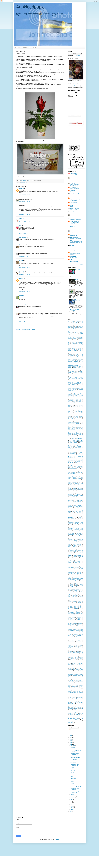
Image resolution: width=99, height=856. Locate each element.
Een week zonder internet (76, 786)
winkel (69, 707)
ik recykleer (74, 478)
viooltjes (73, 686)
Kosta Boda (78, 512)
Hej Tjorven (72, 183)
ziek (74, 715)
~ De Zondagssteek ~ (74, 252)
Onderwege (76, 568)
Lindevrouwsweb (73, 234)
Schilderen (73, 780)
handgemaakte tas (71, 460)
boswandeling (72, 371)
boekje (75, 367)
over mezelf (72, 579)
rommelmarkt (70, 614)
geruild (75, 435)
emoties (80, 407)
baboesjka (70, 349)
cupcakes (79, 384)
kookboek (70, 510)
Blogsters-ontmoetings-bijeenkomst (74, 310)
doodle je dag (78, 399)
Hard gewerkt (73, 770)
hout (77, 476)
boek (80, 366)
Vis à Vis (80, 686)
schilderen (78, 619)
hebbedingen (70, 467)
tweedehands (72, 668)
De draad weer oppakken (74, 188)
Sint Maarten (75, 628)
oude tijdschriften (76, 578)
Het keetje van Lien (74, 187)
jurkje (82, 485)
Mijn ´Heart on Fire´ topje (74, 209)
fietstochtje (76, 417)
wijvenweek (78, 704)
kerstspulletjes (72, 496)
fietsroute (71, 417)
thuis (72, 657)
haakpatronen (72, 453)
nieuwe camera (76, 557)
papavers (72, 583)
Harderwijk (79, 465)
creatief (69, 383)
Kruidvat (69, 518)
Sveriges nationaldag (77, 647)
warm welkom (79, 697)
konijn (69, 507)
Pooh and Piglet (71, 596)
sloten (71, 631)
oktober (72, 794)
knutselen (70, 506)
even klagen (76, 412)
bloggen (71, 362)
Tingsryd (81, 658)
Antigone (77, 337)
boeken (69, 367)
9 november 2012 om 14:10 (24, 274)
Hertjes (72, 776)
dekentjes (70, 394)
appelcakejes (75, 338)
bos (82, 370)
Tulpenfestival (79, 664)
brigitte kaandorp (75, 372)
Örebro (73, 575)
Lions (71, 535)
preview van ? (72, 600)
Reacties (72, 729)
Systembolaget (80, 648)
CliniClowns (81, 378)
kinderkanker (79, 499)
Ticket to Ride (76, 657)
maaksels (75, 540)
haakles (81, 451)
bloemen (76, 361)
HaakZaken (72, 231)
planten (74, 592)
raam (75, 602)
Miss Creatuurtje (22, 237)
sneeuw (79, 635)
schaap (79, 618)
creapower (78, 382)
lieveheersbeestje (71, 534)
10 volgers (78, 321)
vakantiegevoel (70, 674)
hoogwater (79, 474)
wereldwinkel (79, 703)
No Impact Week (71, 561)
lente (79, 527)
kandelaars (80, 488)
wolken (71, 709)
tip (77, 659)
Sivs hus (71, 205)
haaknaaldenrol (80, 452)
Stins (20, 225)
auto (73, 347)
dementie (74, 394)
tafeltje (71, 651)
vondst (69, 690)
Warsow (69, 698)
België (82, 354)
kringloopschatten (71, 516)
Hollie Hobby (74, 472)
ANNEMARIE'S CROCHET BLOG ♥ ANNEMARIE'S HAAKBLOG (75, 222)
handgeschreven (77, 461)
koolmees (75, 510)
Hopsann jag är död (71, 476)
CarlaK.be (21, 188)
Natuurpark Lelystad (77, 555)
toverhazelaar (79, 662)
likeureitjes (77, 534)
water (80, 698)
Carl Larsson (75, 377)
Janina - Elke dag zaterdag (24, 198)
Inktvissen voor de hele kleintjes (78, 300)
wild (82, 704)
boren (75, 370)
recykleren (70, 607)
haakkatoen (76, 451)
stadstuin (74, 642)
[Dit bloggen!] (36, 180)
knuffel (74, 505)
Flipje (75, 419)
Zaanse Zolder (22, 244)
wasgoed (75, 698)
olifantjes (76, 566)
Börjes (79, 370)
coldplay (80, 379)
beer (73, 354)
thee (69, 657)
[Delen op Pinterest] (40, 180)
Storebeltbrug (70, 646)
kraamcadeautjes (71, 513)
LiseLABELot (72, 245)
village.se (69, 685)
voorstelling (70, 691)
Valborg (69, 675)
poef (77, 594)
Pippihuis (22, 182)
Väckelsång (70, 673)
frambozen (80, 422)
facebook (72, 413)
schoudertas (70, 623)
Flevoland (70, 419)
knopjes (69, 505)
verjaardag (71, 680)
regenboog (79, 607)
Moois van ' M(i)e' (73, 198)
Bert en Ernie (72, 355)
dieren (76, 396)
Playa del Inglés (71, 594)
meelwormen (79, 544)
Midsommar (79, 547)
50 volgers (80, 327)
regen (75, 607)
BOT (76, 371)
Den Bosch (80, 394)
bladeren (69, 359)
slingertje (77, 630)
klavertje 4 (70, 501)
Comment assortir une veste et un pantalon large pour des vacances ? (76, 242)
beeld (81, 353)
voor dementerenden (77, 690)
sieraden (69, 628)
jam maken (77, 483)
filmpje (73, 418)
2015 (71, 739)
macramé (80, 540)
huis (80, 476)
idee (78, 477)
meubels (80, 546)
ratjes (82, 605)
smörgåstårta (76, 634)
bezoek (72, 356)
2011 (71, 811)
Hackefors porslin (71, 454)
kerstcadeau (78, 494)
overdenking (79, 579)
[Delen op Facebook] (39, 180)
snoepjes (81, 636)
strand (76, 646)
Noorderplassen (71, 563)
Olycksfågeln (70, 567)
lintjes (82, 534)
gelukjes (79, 430)
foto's (79, 421)
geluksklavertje (78, 432)
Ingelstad (73, 479)
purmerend (81, 600)
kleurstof (75, 502)
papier (76, 583)
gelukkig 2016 (71, 432)
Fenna (69, 416)
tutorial (76, 667)
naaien (81, 552)
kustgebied (72, 521)
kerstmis (81, 495)
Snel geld (76, 636)
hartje (76, 466)
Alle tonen (81, 264)
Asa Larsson (77, 344)
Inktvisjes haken (26, 47)
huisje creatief (73, 248)
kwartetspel (79, 521)
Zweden (25, 182)
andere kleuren (71, 336)
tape (78, 651)
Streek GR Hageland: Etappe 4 (75, 212)
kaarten (74, 488)
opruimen (75, 574)
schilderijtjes (70, 620)
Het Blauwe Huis (74, 761)
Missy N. (71, 240)
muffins (80, 551)
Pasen (76, 584)
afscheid (76, 332)
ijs (81, 477)
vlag (73, 687)
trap (76, 663)
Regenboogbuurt (71, 608)
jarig (70, 484)
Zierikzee (77, 715)
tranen (73, 663)
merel (75, 545)
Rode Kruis (77, 613)
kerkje (73, 493)
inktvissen (78, 479)
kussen (74, 519)
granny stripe (70, 445)
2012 (73, 326)
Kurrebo (69, 519)
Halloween (75, 457)
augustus (73, 797)
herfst (82, 467)
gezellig (73, 438)
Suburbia (69, 647)
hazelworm (80, 466)
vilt (73, 685)
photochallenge (76, 589)
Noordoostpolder (78, 563)
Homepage (40, 323)
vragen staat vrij (80, 692)
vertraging (81, 681)
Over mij (34, 47)
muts (73, 552)
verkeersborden (78, 680)
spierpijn (72, 640)
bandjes (80, 350)
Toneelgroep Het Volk (72, 662)
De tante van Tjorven (74, 177)
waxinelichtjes (78, 699)
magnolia (75, 541)
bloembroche (70, 361)
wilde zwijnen (72, 706)
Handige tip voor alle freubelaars (75, 219)
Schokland (78, 620)
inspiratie (69, 482)
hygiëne (74, 477)
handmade (70, 462)
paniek (82, 580)
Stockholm (75, 645)
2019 (71, 735)
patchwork (71, 585)
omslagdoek (70, 568)
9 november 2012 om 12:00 (24, 256)
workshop (79, 710)
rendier (80, 608)
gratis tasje (70, 447)
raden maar (80, 603)
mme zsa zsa (80, 550)
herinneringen (73, 468)
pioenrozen (70, 591)
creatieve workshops (77, 383)
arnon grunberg (79, 343)
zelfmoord (70, 715)
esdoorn (80, 411)
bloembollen (79, 360)
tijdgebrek (71, 658)
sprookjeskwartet (71, 641)
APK (81, 337)
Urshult (69, 671)
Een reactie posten (21, 321)
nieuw (71, 557)
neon (75, 556)
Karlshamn (81, 489)
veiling (75, 677)
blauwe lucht (79, 359)
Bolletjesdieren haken (73, 224)
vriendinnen (72, 693)
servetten (69, 625)
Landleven (73, 768)
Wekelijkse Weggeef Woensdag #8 (75, 789)
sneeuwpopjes (70, 636)
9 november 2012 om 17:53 (24, 300)
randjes (78, 605)
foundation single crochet (72, 422)
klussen (79, 502)
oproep (71, 574)
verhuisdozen (75, 679)
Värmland (74, 676)
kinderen (73, 499)
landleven (77, 522)
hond (80, 473)
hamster (80, 457)
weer (80, 701)
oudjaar (81, 578)
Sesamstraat (79, 625)
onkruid (76, 569)
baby (75, 349)
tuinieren (70, 664)
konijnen (77, 507)
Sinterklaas (70, 629)
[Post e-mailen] (32, 180)
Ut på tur (71, 206)
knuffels (79, 505)
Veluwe (80, 677)
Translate (78, 55)
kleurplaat (70, 502)
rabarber (79, 602)
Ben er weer (73, 767)
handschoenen (78, 462)
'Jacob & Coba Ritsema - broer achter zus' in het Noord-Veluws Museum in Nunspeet (75, 180)
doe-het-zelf (72, 399)
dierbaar (71, 396)
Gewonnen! (73, 748)
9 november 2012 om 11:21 (24, 248)
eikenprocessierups (78, 405)
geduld (78, 427)
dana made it (79, 385)
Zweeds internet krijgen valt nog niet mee (76, 792)
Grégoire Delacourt (78, 447)
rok (81, 613)
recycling (79, 606)
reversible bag (71, 612)
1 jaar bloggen (71, 321)
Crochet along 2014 (72, 384)
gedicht (74, 427)
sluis (76, 631)
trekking (80, 663)
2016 (71, 737)
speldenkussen (75, 639)
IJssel (69, 478)
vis (76, 686)
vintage (77, 685)
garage (81, 424)
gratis (75, 445)
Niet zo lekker (73, 778)
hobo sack (76, 471)
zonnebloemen (78, 717)
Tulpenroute (81, 665)
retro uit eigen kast (75, 611)
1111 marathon (75, 322)
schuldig (75, 623)
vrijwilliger (79, 693)
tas (80, 651)
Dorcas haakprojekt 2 (73, 262)
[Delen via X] (37, 180)
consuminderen (70, 382)
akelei (81, 332)
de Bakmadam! (22, 304)
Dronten (80, 400)
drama (76, 400)
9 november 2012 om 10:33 (24, 233)
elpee (77, 407)
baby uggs (79, 349)
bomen (76, 368)
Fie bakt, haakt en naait (74, 208)
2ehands (79, 326)
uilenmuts (70, 669)
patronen (76, 585)
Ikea (79, 478)
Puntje (77, 600)
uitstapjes (76, 670)
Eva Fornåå (70, 412)
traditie (69, 663)
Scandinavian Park (80, 617)
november (73, 747)
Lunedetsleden (78, 538)
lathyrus (80, 524)
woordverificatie (80, 709)
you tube (77, 712)
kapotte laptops (75, 489)
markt (74, 544)
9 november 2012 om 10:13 (24, 201)
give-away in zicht (75, 440)
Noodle (69, 562)
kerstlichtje (76, 495)
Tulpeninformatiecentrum (72, 665)
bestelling (81, 355)
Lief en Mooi (22, 295)
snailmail (73, 635)
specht (69, 639)
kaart (70, 488)
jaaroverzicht (70, 483)
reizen (76, 608)
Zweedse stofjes (71, 722)
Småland (79, 633)
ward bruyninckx (72, 697)
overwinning (70, 580)
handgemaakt (77, 458)
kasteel (78, 490)
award (77, 347)
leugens (77, 528)
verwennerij (72, 682)
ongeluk (81, 568)
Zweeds (69, 721)
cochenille (71, 379)
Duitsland (79, 401)
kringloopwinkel (71, 517)
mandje (80, 541)
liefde (73, 533)
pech (78, 586)
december (73, 745)
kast (75, 490)
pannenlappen (71, 581)
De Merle (21, 260)
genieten (69, 434)
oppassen (70, 573)
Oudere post (61, 323)
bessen (77, 355)
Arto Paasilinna (70, 344)
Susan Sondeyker (23, 312)
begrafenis (77, 354)
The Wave (75, 656)
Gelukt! (76, 279)
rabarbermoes (70, 603)
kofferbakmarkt (75, 506)
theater (80, 656)
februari (72, 807)
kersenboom (78, 493)
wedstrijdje (76, 701)
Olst (81, 566)
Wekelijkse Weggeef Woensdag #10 (75, 765)
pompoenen (75, 595)
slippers (81, 630)
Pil (70, 590)
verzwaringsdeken (79, 682)
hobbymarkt (70, 471)
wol (82, 708)
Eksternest (74, 406)
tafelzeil (74, 651)
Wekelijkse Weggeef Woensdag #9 (75, 774)
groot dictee (76, 448)
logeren (75, 535)
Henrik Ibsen (77, 467)
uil (80, 668)
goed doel (75, 441)
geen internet (79, 428)
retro (82, 609)
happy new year (73, 465)
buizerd (75, 373)
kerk (69, 493)
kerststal (79, 496)
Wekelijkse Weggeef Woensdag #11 (75, 754)
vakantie (78, 673)
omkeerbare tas (78, 567)
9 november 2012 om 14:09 (24, 267)
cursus (69, 385)
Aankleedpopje (30, 7)
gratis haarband (71, 446)
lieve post (79, 533)
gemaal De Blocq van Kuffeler (74, 433)
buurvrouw (79, 373)
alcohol (69, 333)
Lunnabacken (70, 539)
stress (80, 646)
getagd (80, 435)
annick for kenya (79, 336)
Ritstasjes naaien (73, 232)
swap (69, 648)
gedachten (70, 427)
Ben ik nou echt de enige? (76, 756)
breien (69, 372)
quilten (79, 601)
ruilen (69, 617)
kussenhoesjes (80, 519)
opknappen (79, 572)
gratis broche (79, 445)
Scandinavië (72, 618)
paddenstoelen (76, 580)
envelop (70, 410)
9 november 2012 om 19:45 (24, 308)
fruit (72, 424)
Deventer (75, 395)
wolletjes (75, 709)
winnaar (74, 707)
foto (75, 421)
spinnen (79, 640)
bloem (73, 360)
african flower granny (77, 331)
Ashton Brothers (72, 345)
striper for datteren (73, 246)
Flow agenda (70, 421)
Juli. (70, 203)
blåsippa (74, 359)
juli (71, 799)
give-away (79, 438)
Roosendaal (81, 614)
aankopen (79, 328)
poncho (80, 595)
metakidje (79, 545)
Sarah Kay (73, 617)
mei (71, 802)
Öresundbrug (78, 575)
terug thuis (70, 656)
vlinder (82, 687)
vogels (79, 688)
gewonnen (76, 436)
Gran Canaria (73, 442)
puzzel (71, 601)
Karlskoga (71, 490)
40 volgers (75, 327)
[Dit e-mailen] (35, 180)
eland (80, 406)
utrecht (75, 671)
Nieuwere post (19, 323)
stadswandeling (80, 642)
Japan (82, 483)
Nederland (70, 556)
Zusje (78, 718)
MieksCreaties (73, 226)
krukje (73, 518)
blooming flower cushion (72, 366)
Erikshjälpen (70, 411)
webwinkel (70, 701)
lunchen (71, 538)
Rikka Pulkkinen (71, 613)
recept (71, 606)
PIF (82, 589)
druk (74, 401)
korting (80, 511)
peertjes (81, 586)
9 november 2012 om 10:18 (24, 214)
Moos (20, 252)
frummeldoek (76, 424)
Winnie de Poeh (71, 708)
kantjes (69, 489)
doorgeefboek (70, 400)
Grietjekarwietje (73, 256)
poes (80, 594)
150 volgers (74, 323)
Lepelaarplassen (71, 528)
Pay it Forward (72, 586)
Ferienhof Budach (75, 416)
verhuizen (81, 679)
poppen (79, 597)
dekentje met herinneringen (77, 393)
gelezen (74, 430)
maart (72, 806)
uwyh (80, 671)
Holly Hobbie (79, 472)
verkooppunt (70, 681)
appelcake (70, 338)
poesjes (69, 595)
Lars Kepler (75, 524)
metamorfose (75, 546)
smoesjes (69, 634)
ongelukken (72, 569)
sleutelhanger (72, 630)
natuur (69, 555)
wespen (69, 704)
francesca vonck (71, 423)
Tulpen (74, 664)
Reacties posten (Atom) (26, 326)
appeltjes (75, 339)
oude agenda (76, 577)
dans (76, 387)
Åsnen (78, 345)
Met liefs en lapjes (73, 218)
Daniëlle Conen (71, 387)
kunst (77, 518)
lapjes (71, 524)
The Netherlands (74, 759)
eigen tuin (70, 405)
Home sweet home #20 (75, 757)
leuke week (76, 530)
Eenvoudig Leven (73, 173)
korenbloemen (75, 511)
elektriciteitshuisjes (71, 407)
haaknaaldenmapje (73, 452)
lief (19, 182)
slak (78, 629)
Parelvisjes (71, 584)
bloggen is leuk (78, 362)
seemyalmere (79, 624)
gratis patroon (78, 446)
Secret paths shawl (73, 257)
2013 (76, 326)
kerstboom (70, 494)
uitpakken (77, 669)
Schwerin (80, 623)
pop (76, 596)
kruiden (80, 517)
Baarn (80, 348)
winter (76, 708)
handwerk (70, 463)
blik (68, 360)
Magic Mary (70, 541)
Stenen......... (72, 191)
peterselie (70, 589)
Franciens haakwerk (74, 261)
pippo (82, 591)
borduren (71, 370)
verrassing (76, 681)
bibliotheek (79, 356)
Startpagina (17, 47)
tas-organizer (76, 653)
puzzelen (74, 601)
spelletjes (81, 639)
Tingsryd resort (72, 659)
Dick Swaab (81, 395)
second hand (71, 624)
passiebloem (81, 584)
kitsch (76, 500)
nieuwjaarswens (71, 560)
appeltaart (70, 339)
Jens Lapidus (77, 484)
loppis (79, 535)
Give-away (77, 269)
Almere (81, 333)
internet (80, 482)
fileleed (69, 418)
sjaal (75, 629)
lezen (80, 530)
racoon (75, 603)
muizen (69, 552)
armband (73, 343)
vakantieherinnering (78, 674)
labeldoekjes (70, 522)
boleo (80, 367)
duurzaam (70, 402)
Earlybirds (76, 402)
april (72, 804)
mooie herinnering (73, 551)
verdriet (69, 679)
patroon (81, 585)
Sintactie (80, 628)
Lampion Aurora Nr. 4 (73, 235)
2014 (71, 740)
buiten (71, 373)
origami (69, 577)
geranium (75, 434)
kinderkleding (70, 500)
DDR (79, 387)
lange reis (76, 523)
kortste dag (70, 512)
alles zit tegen (75, 333)
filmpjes (77, 418)
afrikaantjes (70, 332)
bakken (69, 350)
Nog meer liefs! (73, 781)
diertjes (80, 396)
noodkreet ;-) (79, 561)
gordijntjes (81, 441)
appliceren (80, 339)
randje (74, 605)
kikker (69, 499)
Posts (71, 727)
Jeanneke (21, 278)
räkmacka (70, 605)
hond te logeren (71, 474)
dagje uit (73, 385)
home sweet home (72, 473)
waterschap (70, 699)
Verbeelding (72, 211)
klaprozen (80, 500)
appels (80, 338)
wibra (73, 704)
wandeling (75, 696)
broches (81, 372)
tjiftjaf (80, 659)
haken (70, 456)
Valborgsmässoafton (76, 675)
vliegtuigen (77, 687)
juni (71, 801)
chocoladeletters (74, 378)
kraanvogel (79, 513)
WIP (79, 708)
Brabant (80, 371)
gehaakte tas (79, 429)
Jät (72, 484)
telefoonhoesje (78, 654)
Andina (20, 218)
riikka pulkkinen (78, 612)
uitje (74, 669)
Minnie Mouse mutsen (73, 550)
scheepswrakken (71, 619)
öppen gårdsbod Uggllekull (78, 573)
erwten (76, 411)
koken (80, 506)
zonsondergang (71, 718)
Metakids (69, 546)
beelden (69, 354)
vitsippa (69, 687)
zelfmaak (78, 714)
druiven (69, 401)
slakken (81, 629)
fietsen (81, 416)
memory (69, 545)
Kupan (80, 518)
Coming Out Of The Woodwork (75, 238)
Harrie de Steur (70, 466)
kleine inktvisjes (77, 501)
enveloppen (78, 410)
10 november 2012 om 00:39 (25, 319)
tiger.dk (81, 657)
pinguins (80, 590)
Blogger (57, 839)
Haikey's (71, 259)
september (73, 796)
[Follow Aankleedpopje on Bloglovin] (74, 116)
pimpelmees (74, 590)
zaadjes (75, 713)
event (81, 412)
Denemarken (70, 395)
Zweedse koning (78, 721)
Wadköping (70, 696)
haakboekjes (70, 451)
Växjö (80, 676)
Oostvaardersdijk (71, 572)
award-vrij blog (74, 348)
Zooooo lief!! (73, 783)
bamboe (75, 350)
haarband (79, 453)
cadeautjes (72, 376)
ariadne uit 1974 (74, 342)
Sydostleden (74, 648)
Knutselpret (72, 190)
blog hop (81, 361)
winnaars (79, 707)
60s (69, 328)
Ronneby (75, 614)
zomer (82, 715)
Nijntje (77, 560)
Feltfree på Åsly (73, 214)
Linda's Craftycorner (74, 237)
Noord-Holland (77, 562)
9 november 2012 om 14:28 (24, 291)
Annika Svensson (71, 337)
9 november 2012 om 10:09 (24, 194)
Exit (69, 413)
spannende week (78, 637)
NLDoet (80, 560)
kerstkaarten (70, 495)
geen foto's (73, 428)
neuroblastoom (80, 556)
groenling (69, 448)
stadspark (70, 642)
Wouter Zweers (71, 712)
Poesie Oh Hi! (22, 271)
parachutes (81, 583)
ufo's (77, 668)
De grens (78, 388)
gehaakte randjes (71, 429)
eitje (69, 406)
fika (80, 417)
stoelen (80, 645)
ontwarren (81, 569)
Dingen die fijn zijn (73, 202)
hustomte (69, 477)
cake (77, 376)
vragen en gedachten (72, 692)
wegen (69, 702)
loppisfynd (70, 536)
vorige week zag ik (77, 691)
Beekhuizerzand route (74, 353)
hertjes (79, 468)
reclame (75, 606)
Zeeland (71, 714)
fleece (81, 418)
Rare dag (72, 772)
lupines (76, 539)
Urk (80, 670)
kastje (82, 490)
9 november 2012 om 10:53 (24, 240)
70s (73, 328)
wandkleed (81, 696)
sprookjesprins (78, 641)
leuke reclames (76, 529)
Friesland (77, 423)
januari (72, 809)
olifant (72, 566)
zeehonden (81, 713)
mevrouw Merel (71, 547)
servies (74, 625)
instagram (75, 482)
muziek (77, 552)
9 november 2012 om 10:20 (24, 221)
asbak (82, 344)
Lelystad (72, 527)
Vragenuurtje (73, 762)
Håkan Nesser (78, 454)
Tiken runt (76, 658)
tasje (81, 653)
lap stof (81, 523)
